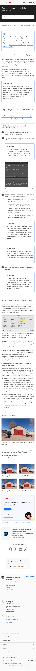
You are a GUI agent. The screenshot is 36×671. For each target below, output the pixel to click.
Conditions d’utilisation (19, 665)
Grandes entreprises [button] (8, 637)
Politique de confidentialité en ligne (21, 522)
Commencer (8, 587)
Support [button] (5, 644)
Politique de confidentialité (8, 665)
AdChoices (12, 668)
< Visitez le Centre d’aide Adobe (12, 581)
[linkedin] (12, 660)
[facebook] (3, 660)
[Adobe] (8, 2)
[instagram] (6, 660)
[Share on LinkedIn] (20, 550)
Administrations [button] (6, 640)
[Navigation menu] (2, 2)
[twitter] (9, 660)
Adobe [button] (4, 648)
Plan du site (5, 668)
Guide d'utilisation (9, 589)
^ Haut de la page (30, 576)
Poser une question (10, 611)
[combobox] (18, 17)
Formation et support (10, 585)
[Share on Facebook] (10, 550)
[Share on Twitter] (15, 550)
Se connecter (30, 2)
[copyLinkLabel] (25, 550)
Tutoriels (7, 591)
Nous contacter (9, 622)
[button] (24, 2)
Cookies (27, 665)
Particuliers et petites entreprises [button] (11, 633)
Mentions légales (6, 522)
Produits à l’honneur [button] (8, 652)
